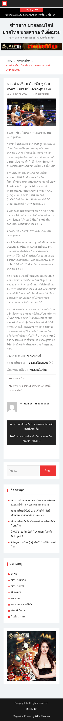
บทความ (15, 598)
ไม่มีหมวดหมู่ (18, 616)
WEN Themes (42, 716)
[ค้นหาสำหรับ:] (31, 470)
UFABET (15, 573)
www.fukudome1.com (24, 386)
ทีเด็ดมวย (16, 592)
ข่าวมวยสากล (18, 580)
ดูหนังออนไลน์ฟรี (38, 369)
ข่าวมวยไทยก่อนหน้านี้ (41, 362)
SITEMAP (31, 709)
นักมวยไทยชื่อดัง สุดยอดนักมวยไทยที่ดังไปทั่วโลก (30, 15)
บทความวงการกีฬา (21, 604)
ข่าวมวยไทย (19, 378)
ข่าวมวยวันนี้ (34, 355)
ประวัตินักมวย (18, 610)
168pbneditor (42, 93)
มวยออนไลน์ (15, 390)
